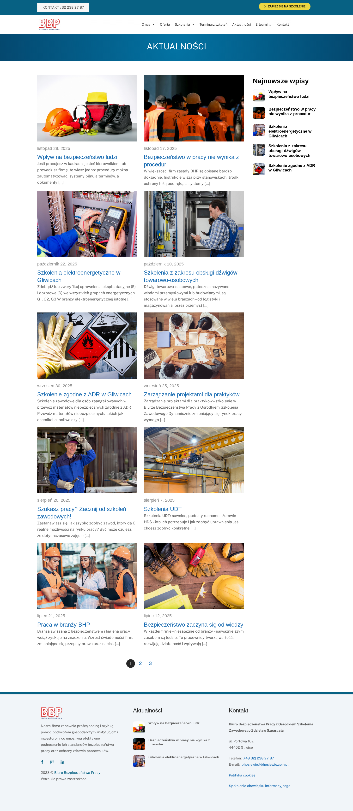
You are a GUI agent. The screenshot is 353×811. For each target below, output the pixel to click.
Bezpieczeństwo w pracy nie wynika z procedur (292, 111)
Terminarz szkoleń (213, 24)
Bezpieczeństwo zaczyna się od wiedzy (193, 624)
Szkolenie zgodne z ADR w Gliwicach (84, 394)
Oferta (165, 24)
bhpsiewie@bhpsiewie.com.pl (265, 764)
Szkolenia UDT (163, 509)
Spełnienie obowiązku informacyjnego (259, 786)
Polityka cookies (242, 775)
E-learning (264, 24)
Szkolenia (182, 24)
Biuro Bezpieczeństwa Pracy (77, 772)
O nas (146, 24)
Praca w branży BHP (63, 624)
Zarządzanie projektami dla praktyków (191, 394)
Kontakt (282, 24)
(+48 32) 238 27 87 (258, 758)
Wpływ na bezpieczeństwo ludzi (77, 157)
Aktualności (241, 24)
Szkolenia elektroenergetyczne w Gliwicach (289, 131)
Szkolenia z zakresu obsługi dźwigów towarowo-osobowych (289, 151)
